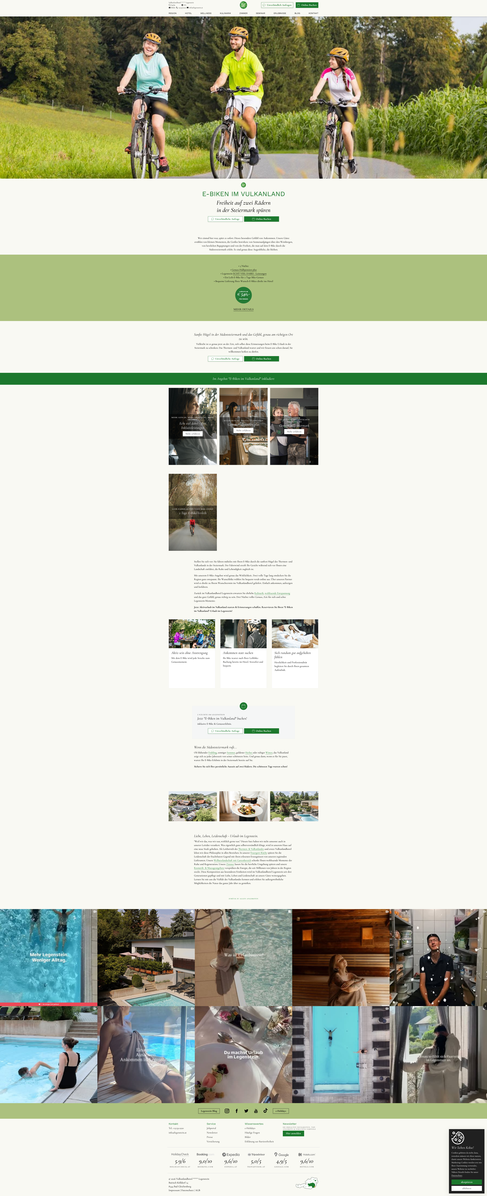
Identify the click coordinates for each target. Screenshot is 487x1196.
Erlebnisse (280, 13)
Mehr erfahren (192, 433)
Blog (297, 13)
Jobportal (211, 1128)
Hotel (188, 13)
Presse (210, 1137)
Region (173, 13)
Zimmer (243, 13)
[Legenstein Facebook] (236, 1111)
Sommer (231, 752)
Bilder (173, 7)
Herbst (249, 752)
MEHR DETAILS (243, 309)
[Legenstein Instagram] (227, 1111)
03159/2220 (182, 7)
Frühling (212, 752)
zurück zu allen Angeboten (243, 899)
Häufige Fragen (252, 1132)
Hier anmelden (293, 1133)
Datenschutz (187, 1190)
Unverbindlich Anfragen (279, 5)
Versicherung (213, 1141)
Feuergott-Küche (258, 852)
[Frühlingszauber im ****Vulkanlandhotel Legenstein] (193, 806)
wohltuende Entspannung (277, 593)
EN (185, 5)
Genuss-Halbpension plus (244, 269)
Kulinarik (225, 13)
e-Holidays (281, 1111)
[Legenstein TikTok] (265, 1111)
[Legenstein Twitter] (246, 1111)
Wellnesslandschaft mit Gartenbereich (232, 860)
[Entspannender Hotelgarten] (294, 806)
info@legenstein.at (196, 7)
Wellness (205, 13)
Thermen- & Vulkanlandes (251, 849)
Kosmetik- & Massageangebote (209, 868)
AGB (197, 1190)
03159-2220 (178, 1128)
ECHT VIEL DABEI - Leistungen (249, 273)
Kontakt (313, 13)
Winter (269, 752)
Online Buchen (309, 5)
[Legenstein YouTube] (256, 1111)
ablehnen (466, 1188)
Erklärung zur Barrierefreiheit (259, 1141)
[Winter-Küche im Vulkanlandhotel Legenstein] (243, 806)
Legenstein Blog (209, 1111)
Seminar (260, 13)
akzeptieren (467, 1182)
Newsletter (212, 1132)
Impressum (174, 1190)
